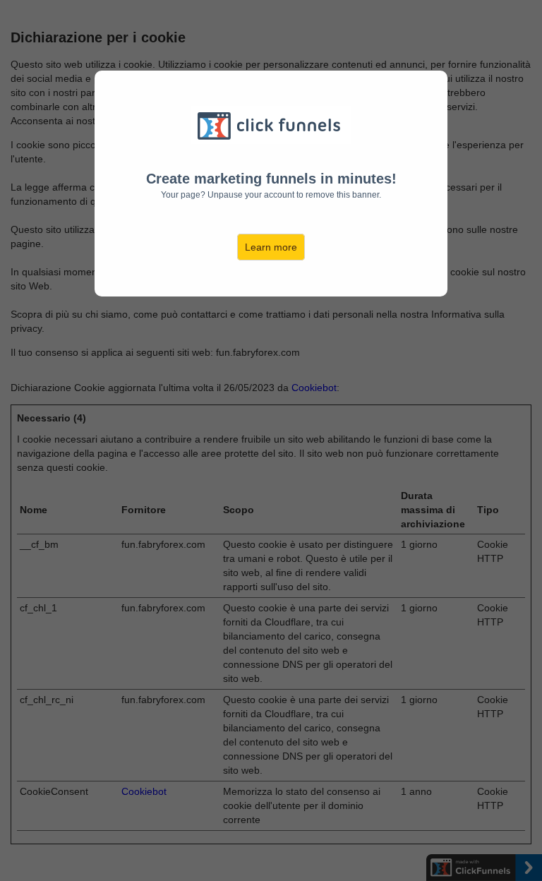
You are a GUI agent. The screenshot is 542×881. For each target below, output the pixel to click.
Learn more (271, 247)
